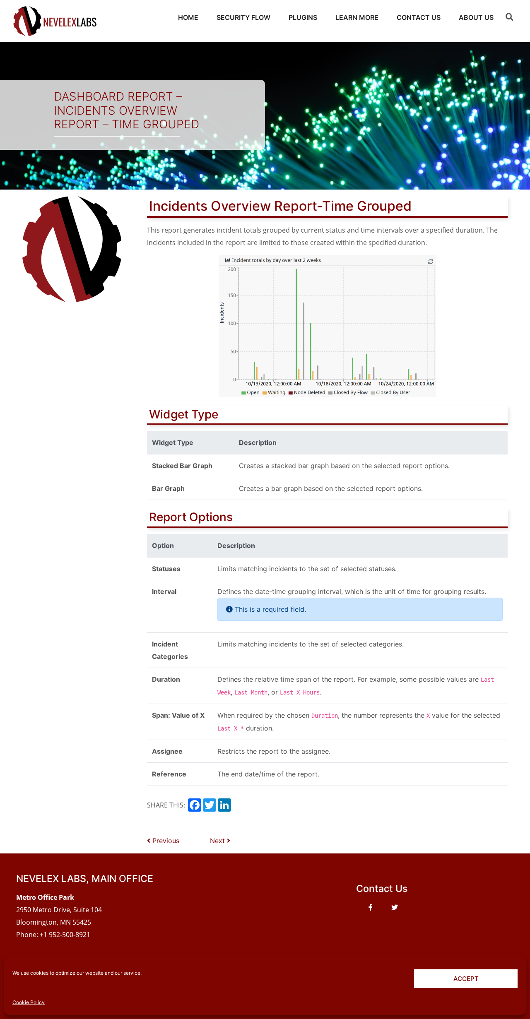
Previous (164, 840)
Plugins (303, 17)
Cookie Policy (28, 1002)
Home (188, 17)
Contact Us (419, 17)
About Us (476, 17)
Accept (466, 979)
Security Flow (243, 17)
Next (218, 840)
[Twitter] (394, 907)
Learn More (356, 17)
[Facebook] (371, 907)
